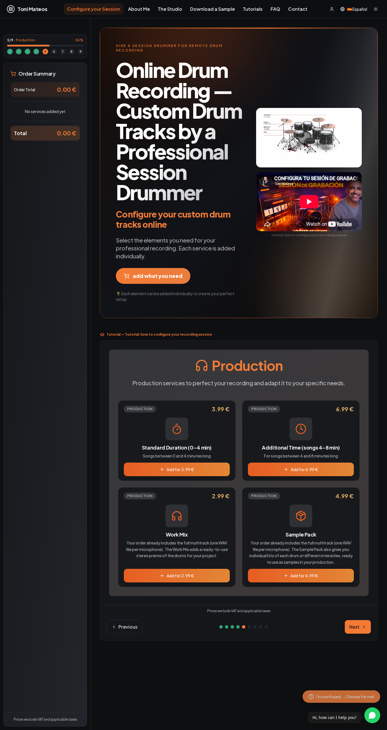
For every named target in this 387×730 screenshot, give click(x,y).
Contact (297, 9)
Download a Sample (212, 9)
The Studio (170, 9)
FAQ (275, 9)
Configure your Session (93, 9)
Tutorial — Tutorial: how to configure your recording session (159, 334)
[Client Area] (331, 9)
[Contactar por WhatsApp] (372, 715)
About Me (139, 9)
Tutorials (253, 9)
